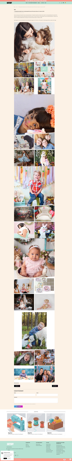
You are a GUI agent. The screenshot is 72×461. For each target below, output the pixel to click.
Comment (15, 397)
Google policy (8, 456)
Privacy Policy (5, 456)
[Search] (59, 2)
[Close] (13, 451)
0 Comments (22, 12)
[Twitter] (17, 455)
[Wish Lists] (63, 2)
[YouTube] (15, 455)
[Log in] (61, 2)
